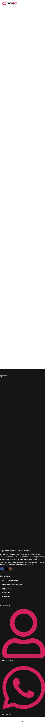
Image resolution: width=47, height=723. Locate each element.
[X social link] (6, 569)
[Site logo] (10, 3)
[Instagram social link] (10, 569)
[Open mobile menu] (43, 3)
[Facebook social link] (2, 569)
